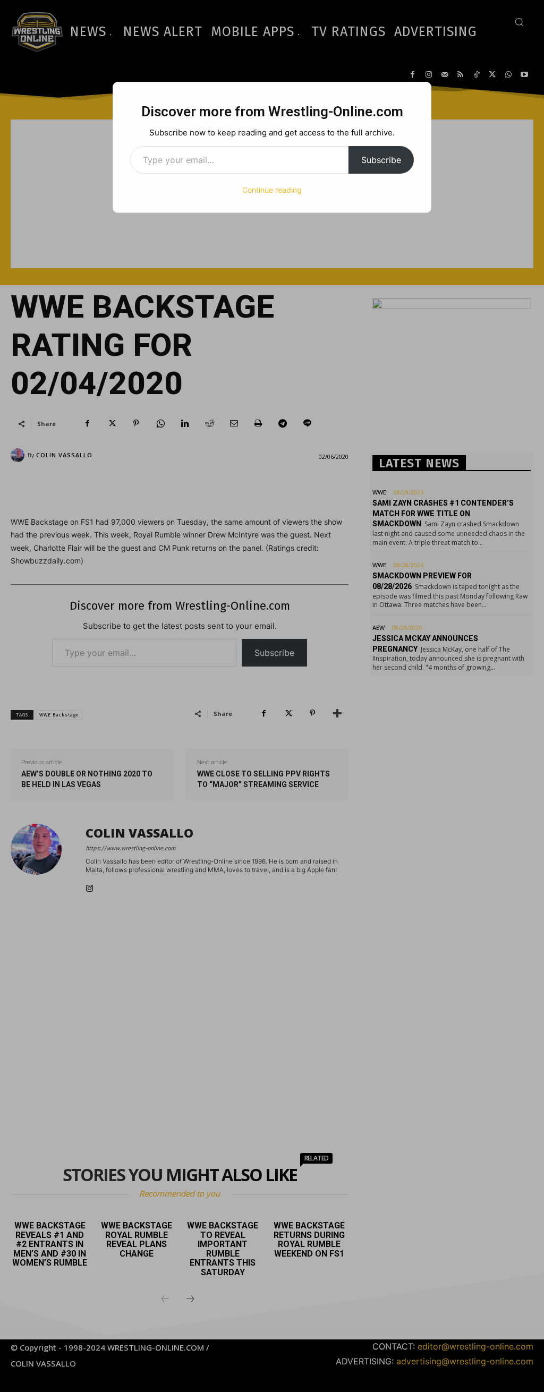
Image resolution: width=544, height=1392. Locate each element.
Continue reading (272, 189)
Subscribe (381, 160)
